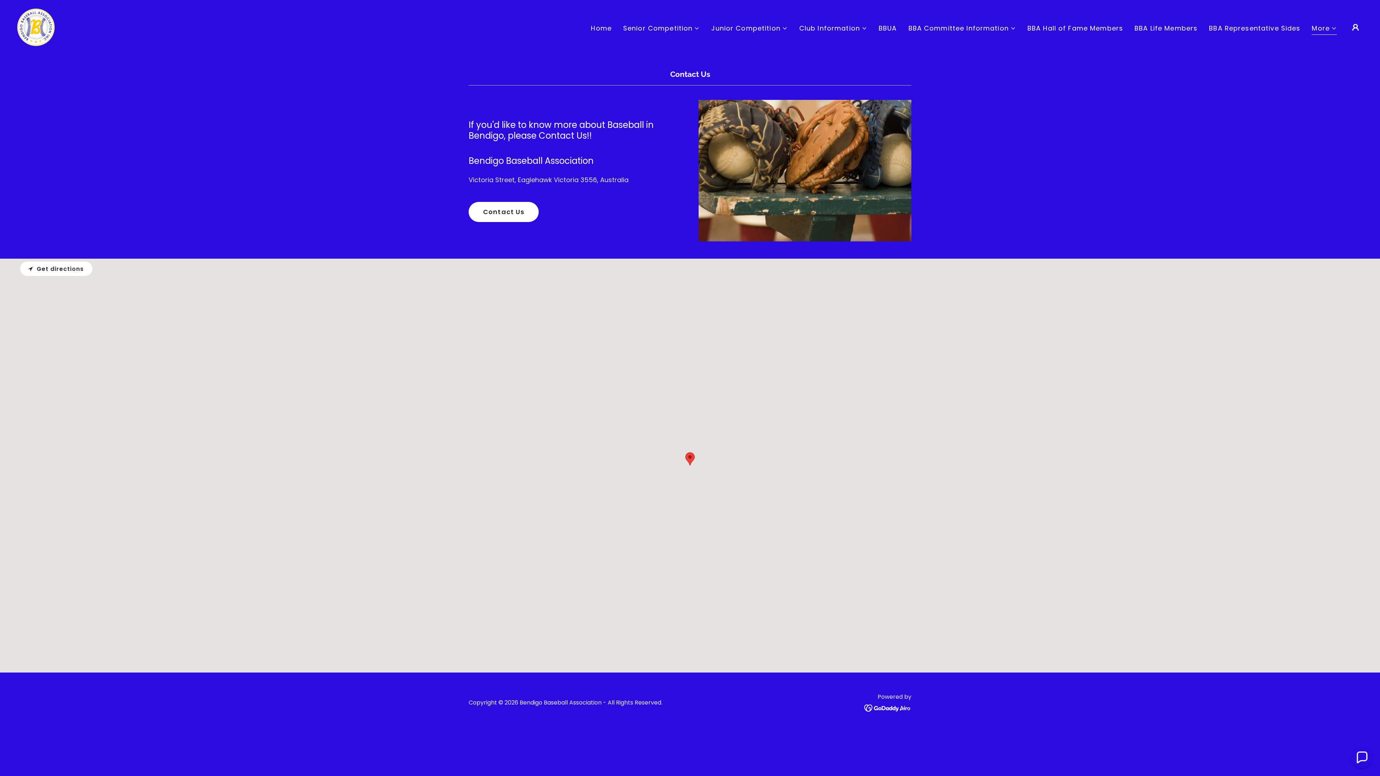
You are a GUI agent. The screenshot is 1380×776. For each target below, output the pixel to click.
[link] (36, 26)
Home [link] (601, 28)
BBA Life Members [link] (1166, 28)
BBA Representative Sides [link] (1254, 28)
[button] (661, 28)
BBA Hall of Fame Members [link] (1075, 28)
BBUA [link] (888, 28)
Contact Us (503, 211)
